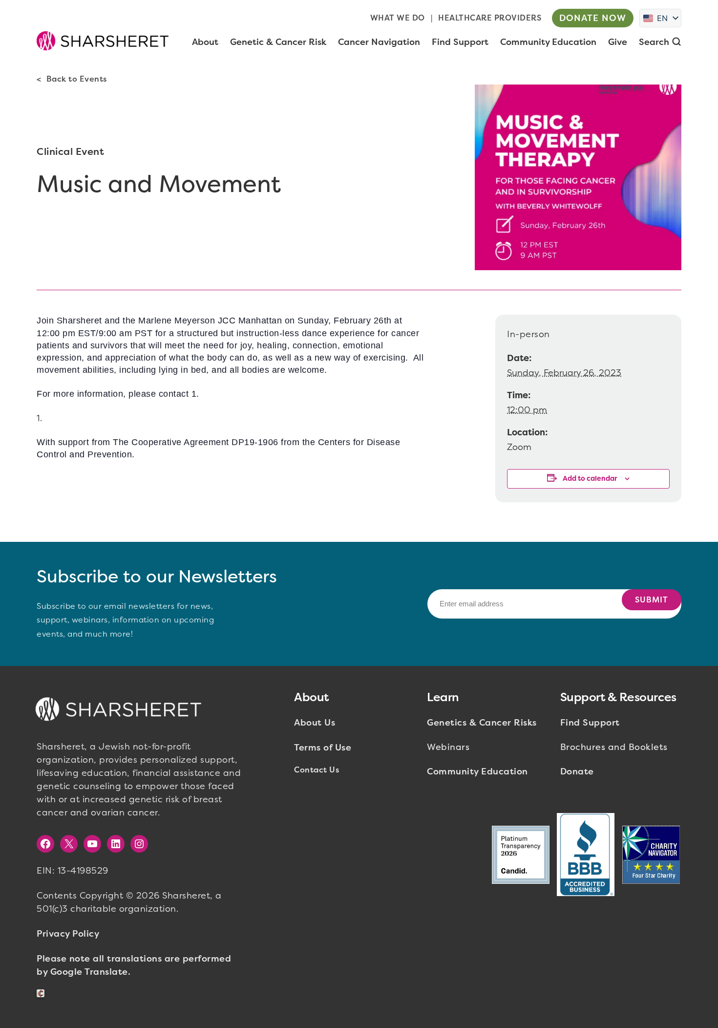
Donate (577, 771)
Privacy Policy (68, 933)
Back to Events (76, 79)
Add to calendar (590, 478)
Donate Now (592, 18)
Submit (651, 599)
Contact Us (316, 769)
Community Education (477, 771)
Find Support (590, 722)
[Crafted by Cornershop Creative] (42, 993)
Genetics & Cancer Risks (482, 722)
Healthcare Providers (489, 17)
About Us (314, 722)
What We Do (397, 17)
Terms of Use (322, 747)
